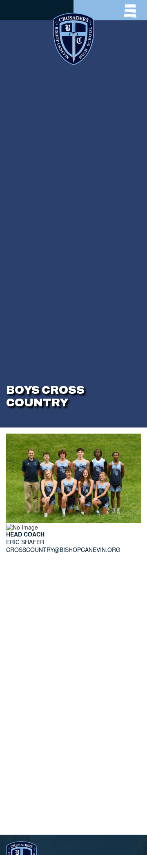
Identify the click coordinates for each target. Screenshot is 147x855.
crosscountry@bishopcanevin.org (63, 549)
